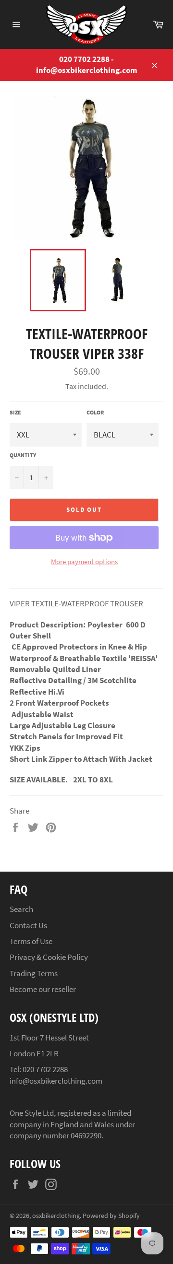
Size (15, 412)
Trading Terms (34, 973)
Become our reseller (43, 989)
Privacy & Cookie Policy (49, 957)
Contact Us (28, 925)
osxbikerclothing (56, 1216)
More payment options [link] (84, 561)
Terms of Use (31, 941)
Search (21, 909)
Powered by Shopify (111, 1216)
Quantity (23, 455)
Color (95, 412)
